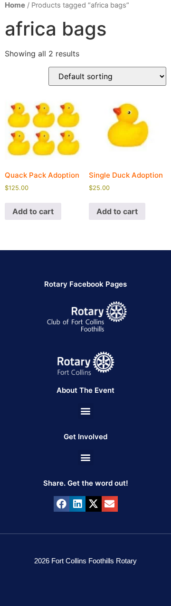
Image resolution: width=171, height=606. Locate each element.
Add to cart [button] (33, 211)
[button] (86, 411)
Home (15, 4)
